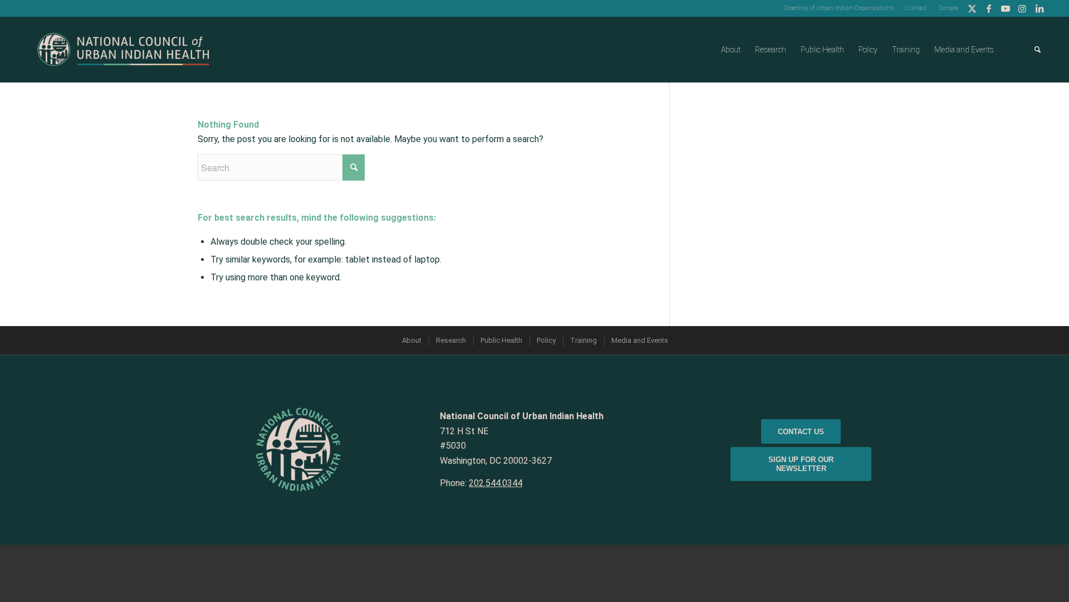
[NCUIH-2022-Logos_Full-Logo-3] (123, 49)
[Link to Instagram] (1022, 8)
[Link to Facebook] (989, 8)
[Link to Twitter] (972, 8)
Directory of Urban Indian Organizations (839, 8)
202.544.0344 (495, 483)
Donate (948, 8)
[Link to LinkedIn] (1039, 8)
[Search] (1037, 49)
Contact (916, 8)
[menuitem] (839, 8)
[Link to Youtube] (1006, 8)
